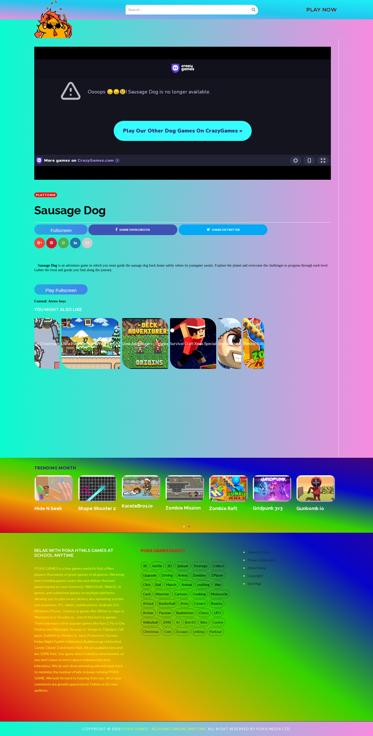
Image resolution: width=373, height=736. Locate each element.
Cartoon (181, 594)
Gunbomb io (310, 508)
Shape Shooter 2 (96, 508)
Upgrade (150, 575)
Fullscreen (61, 230)
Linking (198, 631)
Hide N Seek (48, 508)
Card (146, 594)
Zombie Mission (182, 508)
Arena (183, 575)
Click (146, 584)
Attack (148, 603)
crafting (203, 584)
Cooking (199, 594)
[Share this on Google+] (39, 243)
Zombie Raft (223, 508)
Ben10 (190, 622)
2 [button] (189, 528)
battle (157, 566)
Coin (168, 631)
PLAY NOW (321, 10)
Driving (167, 575)
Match (171, 584)
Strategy (201, 566)
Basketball (167, 603)
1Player (217, 575)
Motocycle (219, 594)
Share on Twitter (225, 229)
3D (145, 566)
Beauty (216, 603)
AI (178, 622)
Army (184, 603)
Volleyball (150, 622)
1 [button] (184, 528)
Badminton (185, 613)
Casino (217, 622)
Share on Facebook (134, 229)
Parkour (215, 631)
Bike (203, 622)
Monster (162, 594)
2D (169, 566)
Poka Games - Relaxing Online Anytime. (165, 729)
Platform (46, 195)
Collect (218, 566)
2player (183, 566)
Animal (186, 584)
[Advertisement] (72, 443)
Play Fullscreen (61, 290)
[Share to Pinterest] (87, 243)
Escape (182, 631)
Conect (200, 603)
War (218, 584)
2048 (167, 622)
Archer (148, 613)
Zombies (199, 575)
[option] (56, 493)
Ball (158, 584)
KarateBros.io (137, 506)
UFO (217, 613)
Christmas (151, 631)
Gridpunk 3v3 (267, 508)
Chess (204, 613)
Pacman (165, 613)
